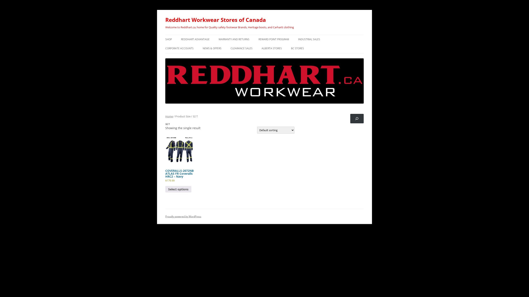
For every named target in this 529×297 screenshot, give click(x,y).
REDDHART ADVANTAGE (195, 39)
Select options (178, 189)
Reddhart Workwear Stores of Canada (215, 20)
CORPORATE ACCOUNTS (179, 48)
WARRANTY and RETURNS (234, 39)
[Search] (357, 119)
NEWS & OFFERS (212, 48)
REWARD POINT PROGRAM (274, 39)
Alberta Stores (272, 48)
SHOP (168, 39)
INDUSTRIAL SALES (309, 39)
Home (169, 116)
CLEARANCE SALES (242, 48)
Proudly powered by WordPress (183, 216)
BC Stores (297, 48)
